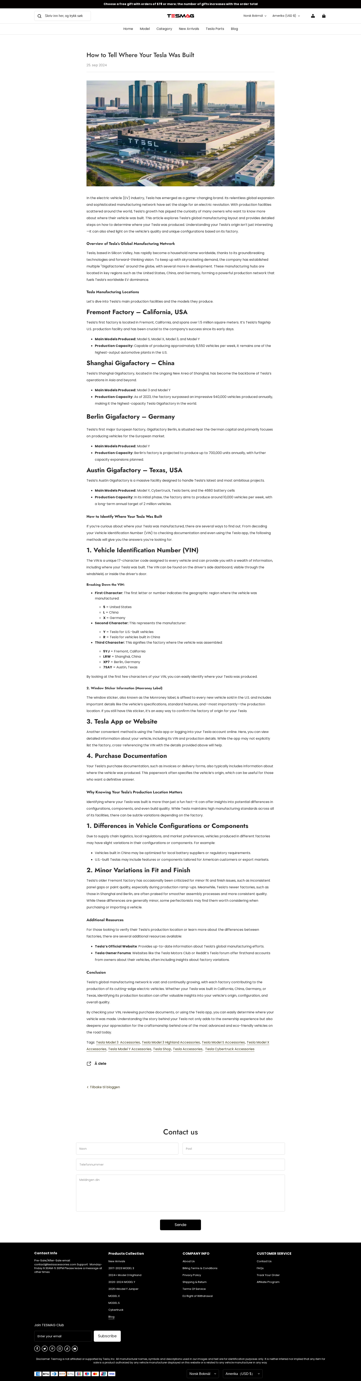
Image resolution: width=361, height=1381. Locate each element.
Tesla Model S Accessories (223, 1042)
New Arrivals (116, 1261)
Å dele (100, 1063)
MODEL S (114, 1303)
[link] (145, 29)
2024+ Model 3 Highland (124, 1275)
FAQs (260, 1268)
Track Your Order (268, 1275)
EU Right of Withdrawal (198, 1296)
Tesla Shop (162, 1049)
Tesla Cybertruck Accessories (229, 1049)
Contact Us (264, 1261)
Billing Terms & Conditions (200, 1268)
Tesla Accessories (187, 1049)
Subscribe (107, 1336)
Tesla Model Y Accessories (129, 1049)
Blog (111, 1317)
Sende (180, 1224)
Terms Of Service (194, 1289)
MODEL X (114, 1296)
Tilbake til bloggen (104, 1087)
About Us (189, 1261)
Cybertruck (115, 1310)
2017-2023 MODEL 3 (121, 1268)
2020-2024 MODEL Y (121, 1282)
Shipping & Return (195, 1282)
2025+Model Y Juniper (123, 1289)
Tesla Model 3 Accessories (118, 1042)
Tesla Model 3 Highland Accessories (171, 1042)
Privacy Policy (192, 1275)
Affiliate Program (268, 1282)
